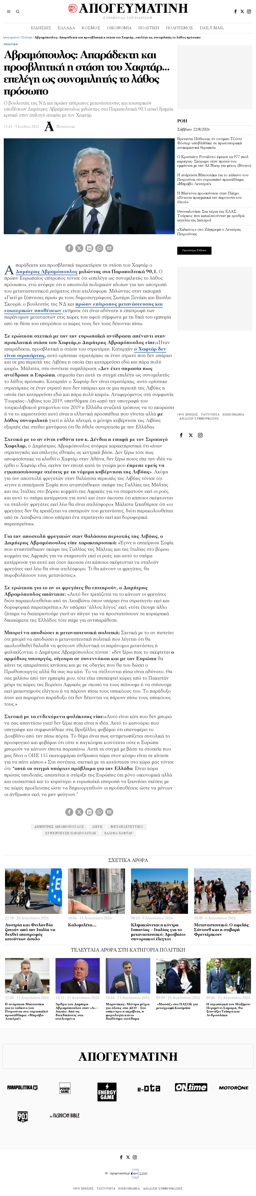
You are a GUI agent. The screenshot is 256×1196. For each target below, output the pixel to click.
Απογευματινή (10, 37)
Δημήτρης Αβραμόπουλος (47, 271)
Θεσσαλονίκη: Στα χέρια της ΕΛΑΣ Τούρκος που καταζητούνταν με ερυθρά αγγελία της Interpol (210, 216)
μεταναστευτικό (126, 826)
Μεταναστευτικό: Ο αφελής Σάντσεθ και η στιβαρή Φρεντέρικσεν (221, 930)
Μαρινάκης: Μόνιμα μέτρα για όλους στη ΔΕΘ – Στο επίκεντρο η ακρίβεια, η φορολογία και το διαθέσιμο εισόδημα (128, 1011)
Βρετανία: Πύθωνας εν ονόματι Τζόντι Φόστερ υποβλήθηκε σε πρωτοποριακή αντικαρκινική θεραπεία (209, 143)
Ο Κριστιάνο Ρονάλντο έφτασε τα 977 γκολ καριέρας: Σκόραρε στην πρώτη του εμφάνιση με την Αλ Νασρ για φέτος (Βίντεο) (214, 161)
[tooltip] (235, 11)
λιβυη (97, 826)
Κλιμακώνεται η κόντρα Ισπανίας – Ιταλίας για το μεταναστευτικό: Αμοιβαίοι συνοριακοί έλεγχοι (158, 932)
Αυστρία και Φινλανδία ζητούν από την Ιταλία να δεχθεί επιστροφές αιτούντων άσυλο (30, 932)
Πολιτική (27, 37)
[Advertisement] (214, 76)
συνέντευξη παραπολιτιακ (70, 833)
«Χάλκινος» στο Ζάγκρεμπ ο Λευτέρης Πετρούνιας (209, 232)
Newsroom (65, 127)
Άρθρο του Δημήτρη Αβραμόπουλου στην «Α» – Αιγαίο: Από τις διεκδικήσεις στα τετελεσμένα (77, 1011)
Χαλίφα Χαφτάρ (118, 833)
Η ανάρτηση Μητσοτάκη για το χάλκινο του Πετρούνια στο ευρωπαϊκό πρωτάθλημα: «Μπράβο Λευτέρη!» (212, 179)
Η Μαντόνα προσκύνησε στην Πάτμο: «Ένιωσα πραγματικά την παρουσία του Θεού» (209, 198)
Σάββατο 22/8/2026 (193, 130)
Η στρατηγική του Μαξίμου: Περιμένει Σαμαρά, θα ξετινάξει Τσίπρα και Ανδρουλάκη (228, 1010)
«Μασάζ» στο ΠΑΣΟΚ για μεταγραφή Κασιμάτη (177, 1006)
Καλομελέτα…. (82, 925)
